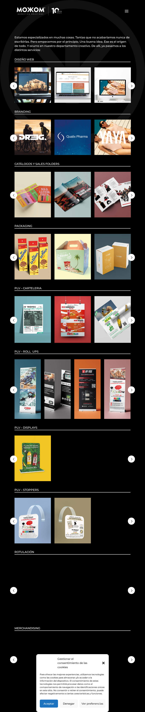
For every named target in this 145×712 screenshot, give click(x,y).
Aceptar (49, 703)
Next (131, 85)
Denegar (68, 703)
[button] (103, 663)
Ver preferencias (92, 703)
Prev (13, 85)
